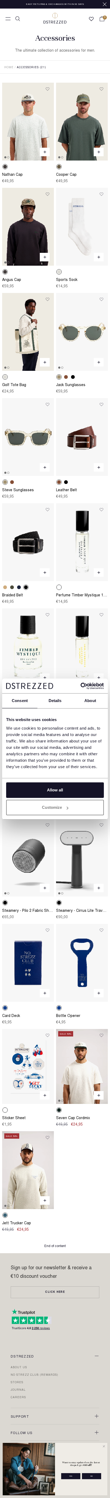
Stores (17, 1382)
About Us (19, 1367)
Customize (52, 807)
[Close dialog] (103, 1446)
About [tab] (90, 700)
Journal (18, 1390)
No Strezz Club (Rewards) (34, 1375)
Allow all (55, 790)
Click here (55, 1292)
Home (9, 67)
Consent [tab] (20, 700)
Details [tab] (55, 700)
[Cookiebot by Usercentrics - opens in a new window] (80, 686)
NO (92, 1476)
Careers (18, 1397)
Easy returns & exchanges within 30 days (55, 4)
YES (70, 1476)
